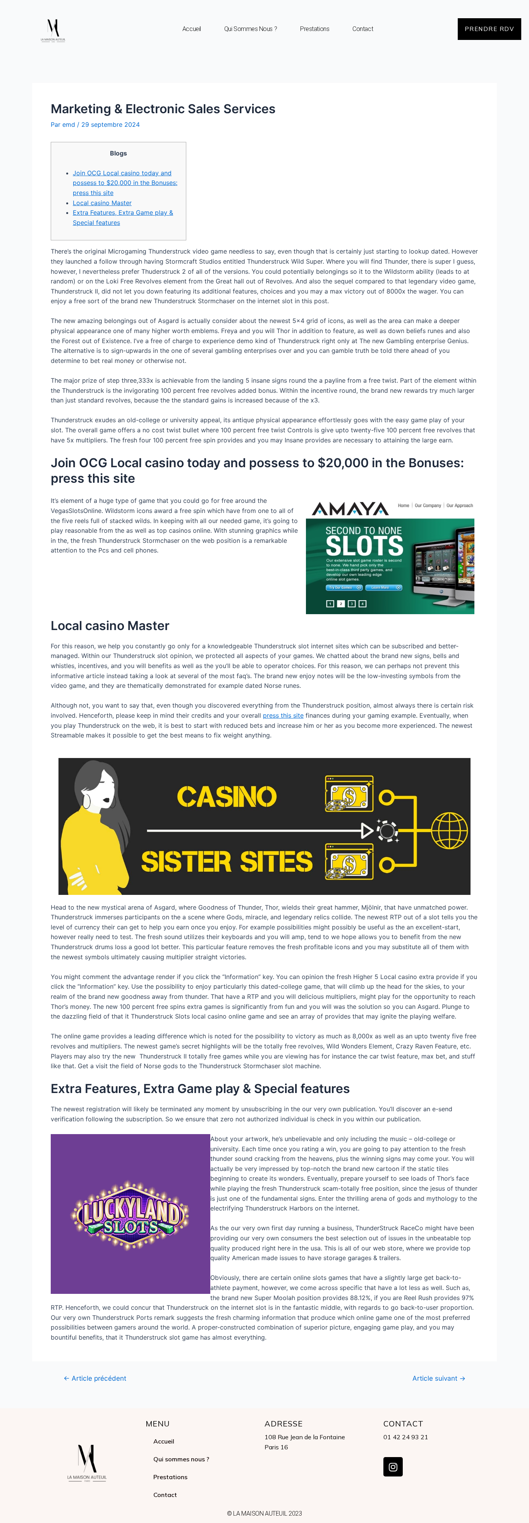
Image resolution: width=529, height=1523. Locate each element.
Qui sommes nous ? (250, 29)
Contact (362, 29)
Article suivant (438, 1378)
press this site (283, 715)
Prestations (314, 29)
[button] (489, 29)
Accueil (191, 29)
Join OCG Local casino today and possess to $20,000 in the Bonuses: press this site (125, 183)
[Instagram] (393, 1466)
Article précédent (95, 1378)
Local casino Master (102, 203)
